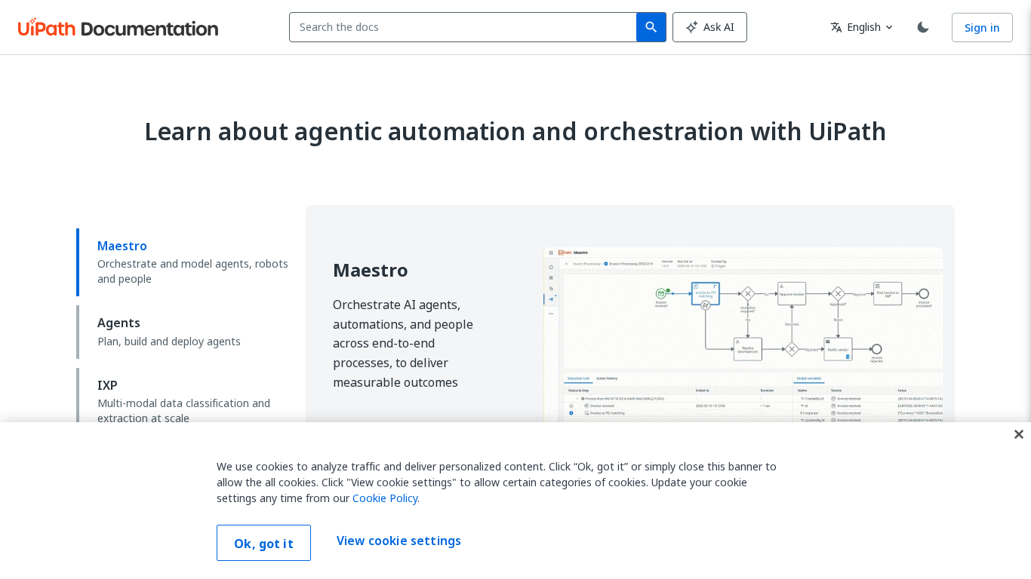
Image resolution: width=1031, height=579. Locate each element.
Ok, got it (264, 544)
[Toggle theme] (923, 27)
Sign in (982, 27)
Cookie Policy (384, 498)
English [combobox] (855, 27)
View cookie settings (399, 541)
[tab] (185, 262)
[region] (515, 500)
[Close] (1018, 434)
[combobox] (466, 27)
